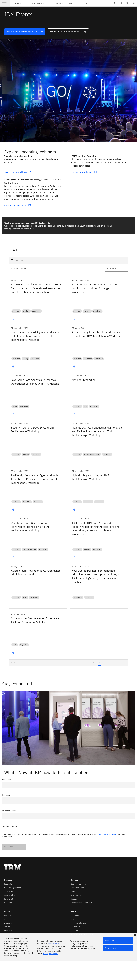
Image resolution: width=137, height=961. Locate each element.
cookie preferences (56, 943)
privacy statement (50, 953)
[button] (127, 3)
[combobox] (68, 260)
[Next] (125, 663)
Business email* (9, 810)
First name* (7, 779)
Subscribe (8, 847)
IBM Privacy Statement (108, 834)
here (78, 951)
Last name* (7, 795)
